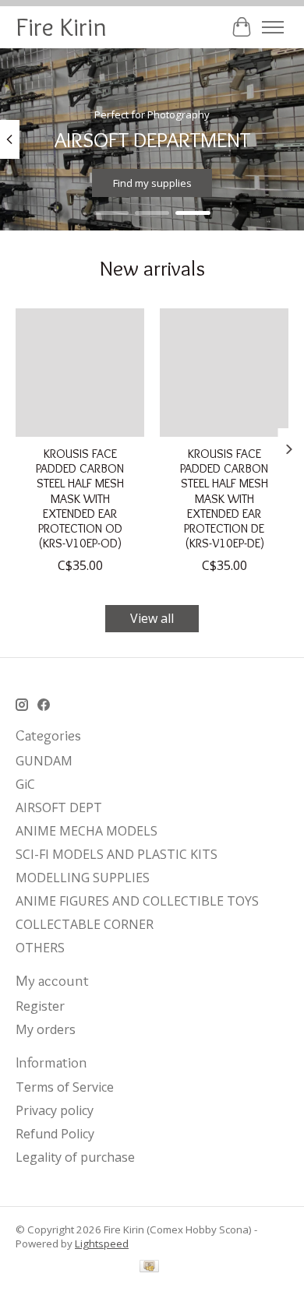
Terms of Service (65, 1087)
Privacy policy (55, 1110)
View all (152, 618)
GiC (25, 784)
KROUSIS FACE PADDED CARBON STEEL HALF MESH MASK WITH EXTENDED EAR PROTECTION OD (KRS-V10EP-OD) (80, 498)
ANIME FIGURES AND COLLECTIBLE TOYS (137, 900)
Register (40, 1006)
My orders (46, 1029)
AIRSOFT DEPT (59, 807)
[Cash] (149, 1267)
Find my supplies (152, 183)
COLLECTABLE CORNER (85, 924)
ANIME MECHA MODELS (86, 830)
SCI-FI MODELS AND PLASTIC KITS (116, 854)
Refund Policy (55, 1133)
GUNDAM (44, 760)
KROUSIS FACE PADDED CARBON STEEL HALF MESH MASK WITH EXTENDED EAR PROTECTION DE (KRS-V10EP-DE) (224, 498)
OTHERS (40, 947)
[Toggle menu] (272, 27)
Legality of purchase (75, 1157)
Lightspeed (102, 1243)
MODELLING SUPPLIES (83, 877)
